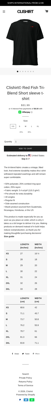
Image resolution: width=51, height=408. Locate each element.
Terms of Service (25, 385)
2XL (21, 132)
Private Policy (25, 378)
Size (25, 121)
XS (13, 126)
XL (38, 126)
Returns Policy (25, 382)
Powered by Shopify (25, 395)
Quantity (8, 141)
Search (25, 374)
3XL (29, 132)
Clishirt (29, 391)
